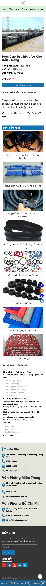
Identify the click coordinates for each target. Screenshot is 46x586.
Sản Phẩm (31, 92)
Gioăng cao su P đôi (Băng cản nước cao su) (23, 246)
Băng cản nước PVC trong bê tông (23, 185)
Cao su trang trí (23, 358)
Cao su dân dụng (12, 383)
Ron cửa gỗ (9, 426)
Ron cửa (6, 422)
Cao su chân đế (23, 302)
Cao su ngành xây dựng (14, 392)
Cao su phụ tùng (11, 395)
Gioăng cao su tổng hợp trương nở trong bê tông (21, 413)
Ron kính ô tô (8, 435)
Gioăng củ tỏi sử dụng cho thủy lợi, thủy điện (23, 215)
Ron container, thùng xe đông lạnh (17, 420)
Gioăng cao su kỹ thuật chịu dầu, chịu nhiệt (23, 156)
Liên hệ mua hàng (23, 85)
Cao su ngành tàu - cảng (14, 92)
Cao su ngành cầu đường (15, 386)
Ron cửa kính (10, 429)
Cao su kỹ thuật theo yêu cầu (15, 399)
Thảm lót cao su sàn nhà (23, 330)
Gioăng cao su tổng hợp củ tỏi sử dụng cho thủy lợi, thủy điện (21, 402)
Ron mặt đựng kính (12, 432)
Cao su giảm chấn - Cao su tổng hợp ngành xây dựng (23, 375)
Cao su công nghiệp (13, 380)
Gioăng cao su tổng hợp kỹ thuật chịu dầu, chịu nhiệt (23, 408)
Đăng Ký (8, 553)
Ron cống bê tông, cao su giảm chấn (18, 417)
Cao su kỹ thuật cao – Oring (23, 275)
